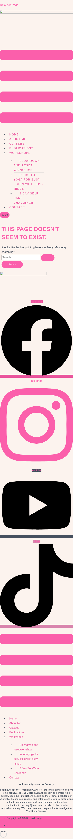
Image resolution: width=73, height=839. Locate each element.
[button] (36, 87)
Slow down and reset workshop (27, 165)
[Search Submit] (47, 257)
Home (14, 134)
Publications (21, 148)
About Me (17, 139)
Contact (17, 207)
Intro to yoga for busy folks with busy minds (29, 182)
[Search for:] (28, 257)
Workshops (20, 152)
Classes (17, 143)
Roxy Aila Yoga (9, 4)
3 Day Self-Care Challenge (26, 770)
